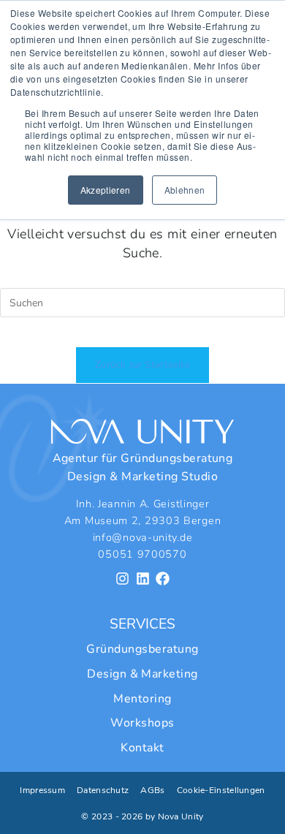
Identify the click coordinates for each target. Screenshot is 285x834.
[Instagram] (122, 578)
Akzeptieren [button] (105, 189)
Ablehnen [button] (184, 189)
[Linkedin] (143, 578)
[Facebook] (163, 578)
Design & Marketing (142, 674)
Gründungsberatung (142, 649)
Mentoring (142, 699)
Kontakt (142, 748)
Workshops (142, 723)
